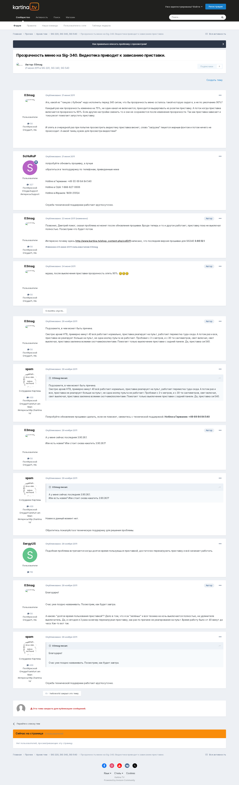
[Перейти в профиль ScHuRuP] (30, 167)
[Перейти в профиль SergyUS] (30, 555)
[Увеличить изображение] (120, 273)
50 (31, 123)
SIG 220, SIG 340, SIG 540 (55, 68)
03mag (38, 64)
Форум (17, 25)
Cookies (130, 773)
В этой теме (208, 17)
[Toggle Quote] (50, 378)
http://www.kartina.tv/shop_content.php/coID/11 (103, 241)
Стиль (118, 773)
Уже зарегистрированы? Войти (183, 6)
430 (31, 397)
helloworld (55, 693)
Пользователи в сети (75, 25)
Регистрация (216, 6)
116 (31, 572)
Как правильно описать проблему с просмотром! (119, 44)
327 (31, 184)
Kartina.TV (119, 777)
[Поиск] (222, 17)
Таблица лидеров (101, 25)
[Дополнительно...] (220, 95)
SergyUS (29, 543)
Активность (42, 17)
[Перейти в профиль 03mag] (19, 66)
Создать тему (214, 80)
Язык (107, 773)
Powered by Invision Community (119, 780)
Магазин (70, 17)
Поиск (57, 17)
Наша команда (50, 25)
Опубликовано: (60, 95)
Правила (31, 25)
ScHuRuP (29, 156)
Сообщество (23, 17)
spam (29, 369)
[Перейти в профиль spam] (30, 380)
